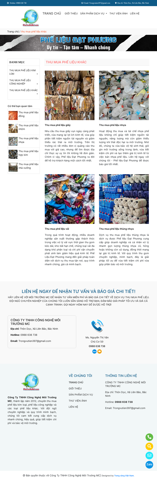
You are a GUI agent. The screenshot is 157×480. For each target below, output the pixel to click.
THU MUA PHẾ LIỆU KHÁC (23, 90)
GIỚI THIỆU (71, 13)
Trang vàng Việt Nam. (124, 475)
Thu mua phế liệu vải (57, 228)
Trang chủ (13, 31)
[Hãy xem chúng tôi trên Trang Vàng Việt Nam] (147, 446)
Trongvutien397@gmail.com (35, 340)
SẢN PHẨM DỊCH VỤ (92, 13)
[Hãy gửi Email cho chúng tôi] (147, 455)
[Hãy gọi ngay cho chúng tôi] (147, 437)
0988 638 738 (29, 334)
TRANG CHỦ (51, 13)
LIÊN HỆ (135, 13)
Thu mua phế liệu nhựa (112, 125)
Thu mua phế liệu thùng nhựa (116, 228)
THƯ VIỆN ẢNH (118, 13)
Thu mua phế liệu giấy (58, 125)
